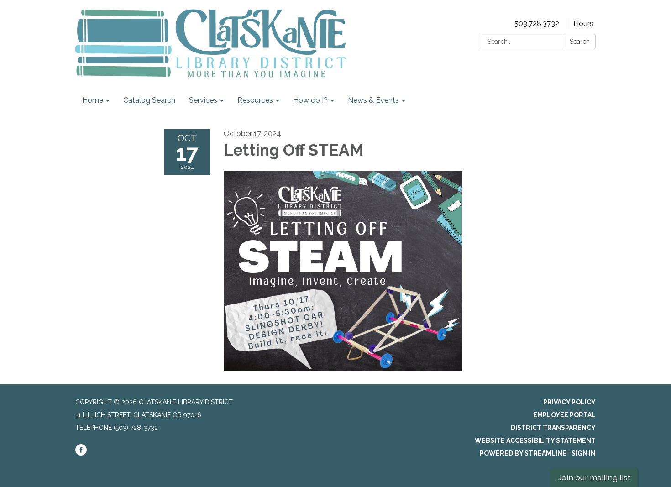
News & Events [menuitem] (373, 100)
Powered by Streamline (523, 453)
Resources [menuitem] (255, 100)
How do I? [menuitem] (310, 100)
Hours (583, 23)
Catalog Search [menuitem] (149, 100)
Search (580, 41)
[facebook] (81, 453)
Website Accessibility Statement (535, 440)
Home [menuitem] (92, 100)
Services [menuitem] (203, 100)
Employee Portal (564, 415)
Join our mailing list (594, 477)
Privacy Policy (569, 402)
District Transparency (553, 427)
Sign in (583, 453)
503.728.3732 (536, 23)
